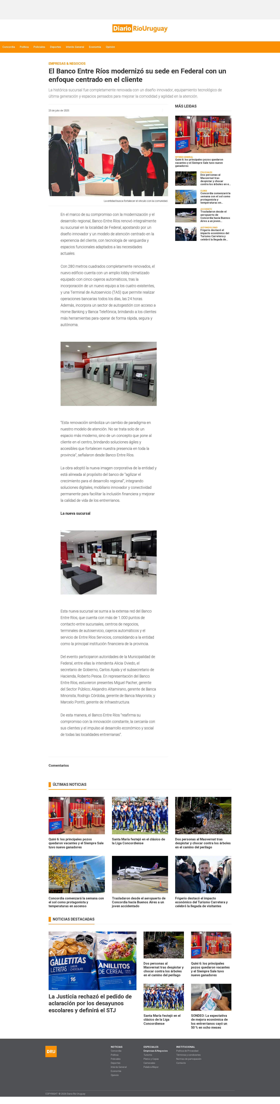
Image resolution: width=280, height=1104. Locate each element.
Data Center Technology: (232, 1093)
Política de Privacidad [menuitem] (187, 1051)
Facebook (47, 1082)
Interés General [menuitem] (75, 46)
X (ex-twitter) (60, 1082)
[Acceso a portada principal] (140, 28)
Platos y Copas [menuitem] (151, 1059)
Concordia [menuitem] (8, 46)
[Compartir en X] (146, 111)
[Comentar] (164, 111)
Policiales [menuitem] (39, 46)
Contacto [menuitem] (181, 1063)
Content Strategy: (225, 1094)
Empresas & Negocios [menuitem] (156, 1051)
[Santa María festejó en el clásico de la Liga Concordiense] (140, 815)
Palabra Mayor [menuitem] (151, 1067)
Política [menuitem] (24, 46)
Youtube (66, 1082)
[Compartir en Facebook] (135, 111)
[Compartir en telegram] (152, 111)
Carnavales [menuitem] (149, 1063)
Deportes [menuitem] (55, 46)
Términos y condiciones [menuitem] (188, 1055)
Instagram (54, 1082)
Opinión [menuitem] (110, 46)
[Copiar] (140, 111)
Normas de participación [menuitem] (189, 1059)
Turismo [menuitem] (148, 1055)
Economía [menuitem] (95, 46)
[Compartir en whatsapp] (129, 111)
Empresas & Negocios (67, 63)
